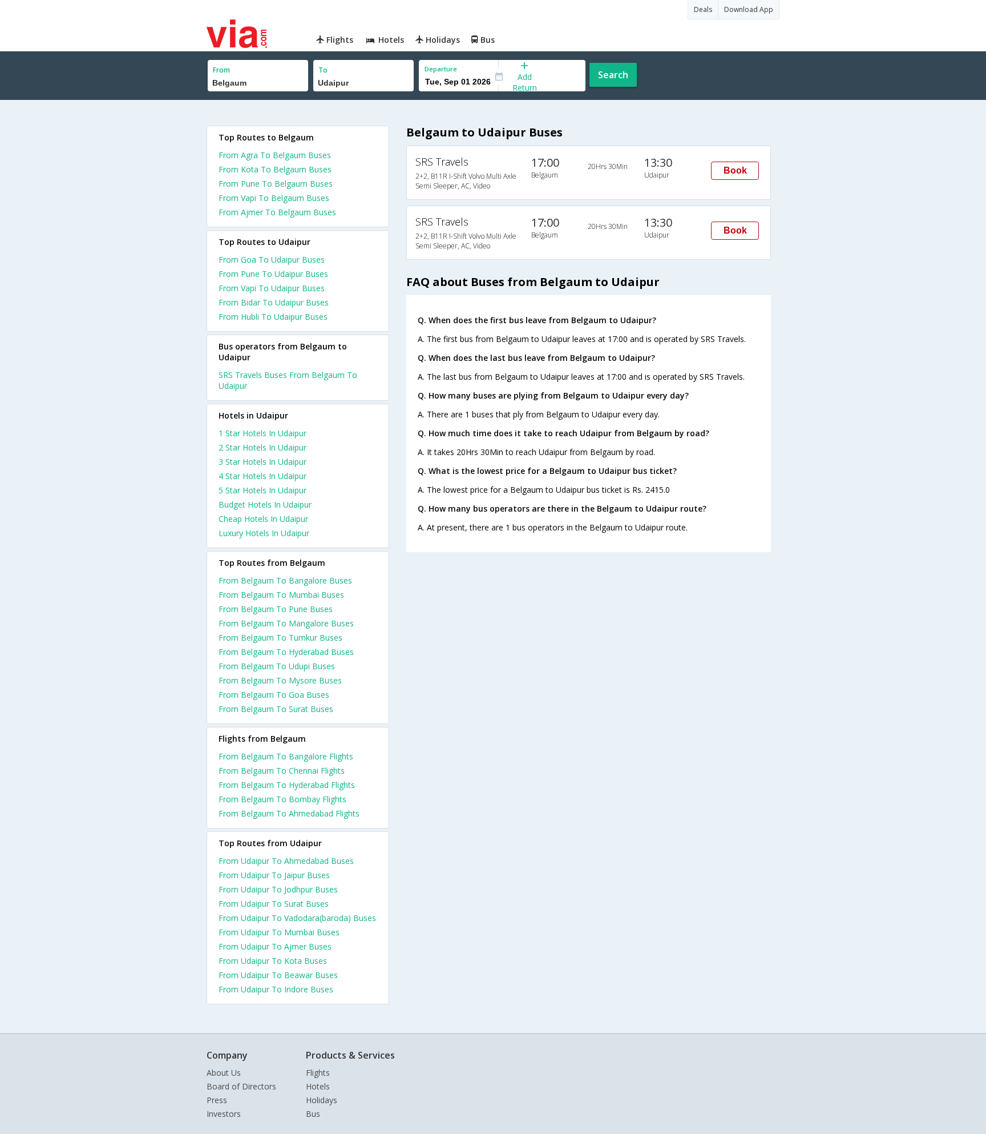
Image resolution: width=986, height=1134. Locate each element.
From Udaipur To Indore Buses (276, 989)
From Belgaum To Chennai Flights (282, 770)
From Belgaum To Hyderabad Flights (287, 784)
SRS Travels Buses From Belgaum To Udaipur (288, 380)
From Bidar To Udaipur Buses (274, 302)
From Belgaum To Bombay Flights (282, 799)
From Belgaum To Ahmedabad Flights (289, 813)
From (221, 70)
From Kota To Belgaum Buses (275, 169)
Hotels (318, 1086)
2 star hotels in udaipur (262, 447)
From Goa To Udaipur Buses (272, 259)
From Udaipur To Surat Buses (274, 903)
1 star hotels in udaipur (262, 433)
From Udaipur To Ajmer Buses (275, 946)
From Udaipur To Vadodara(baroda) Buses (297, 917)
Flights (318, 1072)
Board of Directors (241, 1086)
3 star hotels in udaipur (262, 461)
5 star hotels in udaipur (262, 490)
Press (217, 1100)
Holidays (321, 1100)
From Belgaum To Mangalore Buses (286, 623)
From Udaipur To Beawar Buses (278, 975)
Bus (313, 1113)
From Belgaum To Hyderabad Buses (286, 651)
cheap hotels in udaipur (263, 518)
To (323, 70)
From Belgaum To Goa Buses (274, 694)
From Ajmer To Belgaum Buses (277, 212)
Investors (224, 1113)
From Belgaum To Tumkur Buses (280, 637)
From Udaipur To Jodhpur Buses (278, 889)
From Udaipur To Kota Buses (273, 960)
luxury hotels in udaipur (264, 533)
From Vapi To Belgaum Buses (274, 197)
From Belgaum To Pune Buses (276, 609)
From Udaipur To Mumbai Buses (279, 932)
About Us (224, 1072)
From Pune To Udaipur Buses (273, 273)
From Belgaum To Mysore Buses (280, 680)
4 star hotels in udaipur (262, 476)
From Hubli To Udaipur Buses (273, 316)
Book (735, 170)
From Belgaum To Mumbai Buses (281, 594)
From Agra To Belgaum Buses (275, 155)
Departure (441, 69)
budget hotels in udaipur (265, 504)
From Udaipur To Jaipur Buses (274, 875)
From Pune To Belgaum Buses (276, 183)
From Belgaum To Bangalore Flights (286, 756)
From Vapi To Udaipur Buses (272, 288)
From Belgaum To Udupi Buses (277, 666)
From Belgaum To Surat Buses (276, 708)
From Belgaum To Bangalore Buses (285, 580)
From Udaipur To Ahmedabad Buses (286, 860)
